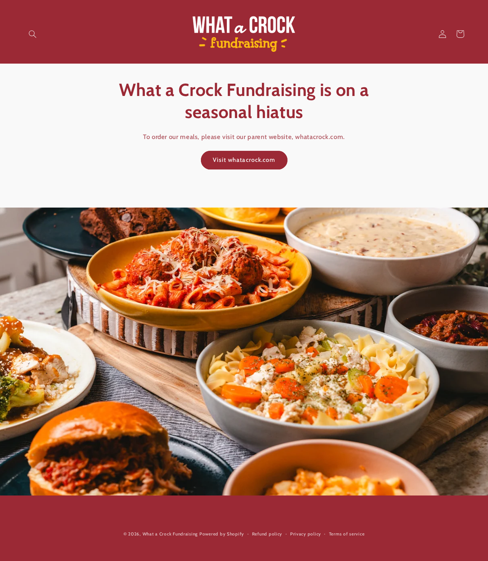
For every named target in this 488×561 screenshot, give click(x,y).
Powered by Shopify (221, 534)
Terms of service (347, 534)
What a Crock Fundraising (170, 534)
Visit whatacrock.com (244, 159)
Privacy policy (305, 534)
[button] (33, 34)
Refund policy (267, 534)
